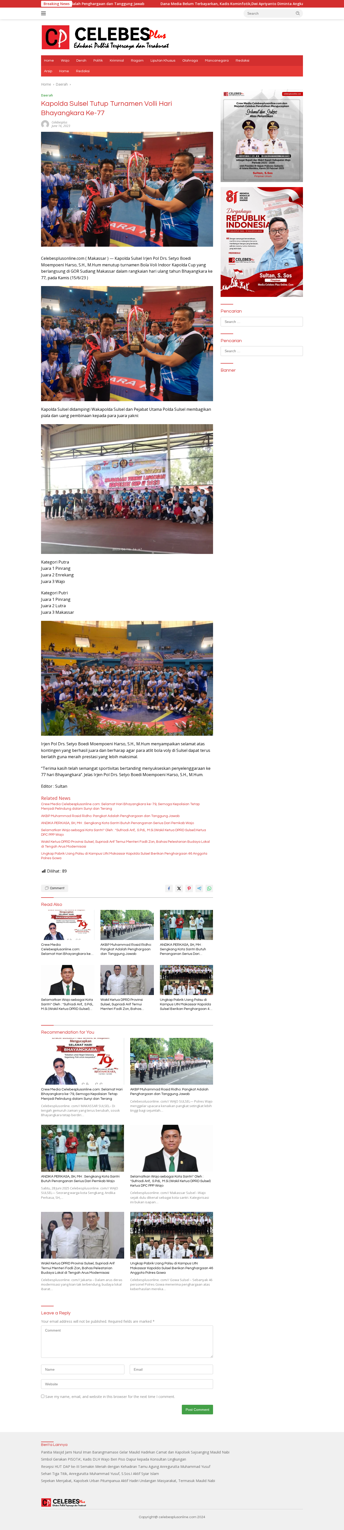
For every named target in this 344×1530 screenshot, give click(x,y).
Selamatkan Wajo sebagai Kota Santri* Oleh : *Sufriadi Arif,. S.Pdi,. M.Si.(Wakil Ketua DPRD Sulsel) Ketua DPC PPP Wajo (123, 832)
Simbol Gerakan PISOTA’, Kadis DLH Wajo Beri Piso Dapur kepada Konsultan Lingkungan (113, 1459)
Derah (81, 60)
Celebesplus (59, 122)
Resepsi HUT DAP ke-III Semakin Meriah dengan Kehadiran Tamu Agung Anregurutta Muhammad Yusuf (125, 1466)
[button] (298, 13)
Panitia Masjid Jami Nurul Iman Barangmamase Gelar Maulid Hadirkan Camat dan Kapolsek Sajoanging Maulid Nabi (135, 1452)
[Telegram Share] (199, 888)
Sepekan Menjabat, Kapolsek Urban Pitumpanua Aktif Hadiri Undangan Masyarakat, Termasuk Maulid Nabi (128, 1480)
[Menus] (44, 13)
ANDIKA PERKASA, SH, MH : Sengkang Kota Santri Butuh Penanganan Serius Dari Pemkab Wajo (117, 823)
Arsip (48, 71)
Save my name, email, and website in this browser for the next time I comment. (110, 1396)
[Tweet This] (179, 888)
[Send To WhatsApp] (209, 888)
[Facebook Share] (169, 888)
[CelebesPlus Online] (105, 36)
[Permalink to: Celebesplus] (45, 123)
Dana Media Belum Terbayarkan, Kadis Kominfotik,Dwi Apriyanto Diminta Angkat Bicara (155, 4)
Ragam (137, 60)
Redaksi (242, 60)
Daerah (47, 95)
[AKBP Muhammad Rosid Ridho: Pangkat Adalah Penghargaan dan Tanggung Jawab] (127, 925)
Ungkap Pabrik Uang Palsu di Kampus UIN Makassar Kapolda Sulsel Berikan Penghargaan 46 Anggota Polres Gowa (124, 856)
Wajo (65, 60)
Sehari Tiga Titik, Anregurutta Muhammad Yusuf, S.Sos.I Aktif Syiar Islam (100, 1473)
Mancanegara (217, 60)
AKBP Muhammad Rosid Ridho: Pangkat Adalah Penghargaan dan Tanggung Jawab (110, 816)
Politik (98, 60)
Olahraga (190, 60)
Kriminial (117, 60)
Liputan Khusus (163, 60)
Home (49, 60)
